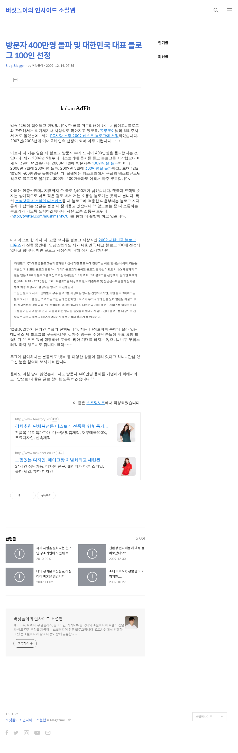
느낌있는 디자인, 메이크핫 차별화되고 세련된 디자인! (60, 460)
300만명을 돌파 (98, 168)
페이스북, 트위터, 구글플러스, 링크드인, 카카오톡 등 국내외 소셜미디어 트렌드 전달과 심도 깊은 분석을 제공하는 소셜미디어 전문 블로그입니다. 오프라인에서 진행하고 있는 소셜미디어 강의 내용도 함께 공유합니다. (68, 629)
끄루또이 (107, 130)
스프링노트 (95, 402)
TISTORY (12, 713)
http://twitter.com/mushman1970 (40, 216)
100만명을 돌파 (105, 163)
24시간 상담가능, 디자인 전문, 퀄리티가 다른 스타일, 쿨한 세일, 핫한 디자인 (59, 469)
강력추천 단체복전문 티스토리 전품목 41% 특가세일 (59, 426)
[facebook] (7, 733)
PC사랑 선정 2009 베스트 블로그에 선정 (84, 135)
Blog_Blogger (15, 65)
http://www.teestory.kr (32, 419)
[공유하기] (24, 495)
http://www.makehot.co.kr (35, 453)
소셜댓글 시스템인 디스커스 (38, 200)
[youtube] (37, 733)
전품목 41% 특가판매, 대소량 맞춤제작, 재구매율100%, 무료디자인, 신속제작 (61, 435)
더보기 (140, 538)
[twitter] (16, 733)
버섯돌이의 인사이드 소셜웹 (40, 10)
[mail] (47, 733)
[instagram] (26, 733)
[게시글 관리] (30, 495)
